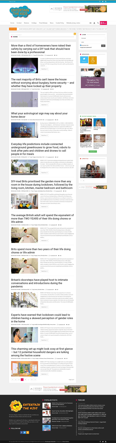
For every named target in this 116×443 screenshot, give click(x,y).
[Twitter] (102, 1)
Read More (43, 69)
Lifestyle (48, 191)
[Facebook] (100, 1)
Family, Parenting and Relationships (42, 324)
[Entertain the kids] (20, 5)
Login (103, 45)
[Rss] (105, 1)
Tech (43, 157)
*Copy (34, 55)
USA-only (42, 119)
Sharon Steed (84, 176)
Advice (84, 168)
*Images (34, 157)
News (42, 55)
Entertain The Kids (16, 55)
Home (12, 34)
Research (38, 119)
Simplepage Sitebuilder (50, 441)
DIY (37, 55)
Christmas (41, 358)
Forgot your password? (86, 47)
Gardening (40, 191)
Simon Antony (65, 441)
